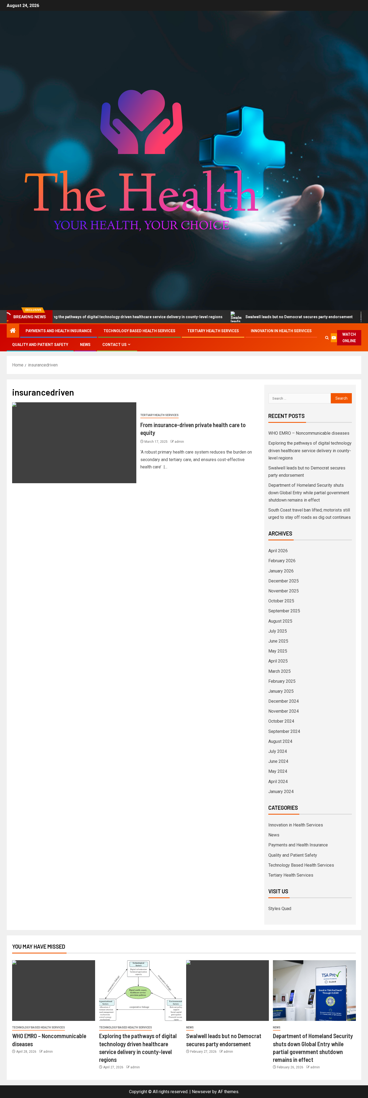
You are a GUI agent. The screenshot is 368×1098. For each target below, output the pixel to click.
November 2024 (283, 711)
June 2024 (278, 761)
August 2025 (280, 621)
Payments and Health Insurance (59, 331)
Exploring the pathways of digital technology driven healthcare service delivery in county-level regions (310, 450)
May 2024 (277, 771)
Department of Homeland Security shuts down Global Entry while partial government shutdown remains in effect (308, 492)
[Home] (13, 331)
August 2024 (280, 741)
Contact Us (114, 344)
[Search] (327, 337)
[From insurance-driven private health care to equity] (74, 442)
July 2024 (277, 751)
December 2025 (283, 581)
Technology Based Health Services (139, 331)
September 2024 (284, 731)
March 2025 (279, 671)
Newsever (201, 1091)
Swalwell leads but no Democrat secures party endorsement (270, 317)
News (85, 344)
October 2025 (281, 600)
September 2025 (284, 610)
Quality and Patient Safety (40, 344)
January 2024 (281, 791)
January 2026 (281, 571)
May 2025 (277, 651)
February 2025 (282, 681)
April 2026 (278, 550)
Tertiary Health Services (213, 331)
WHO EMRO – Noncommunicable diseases (308, 433)
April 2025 (278, 661)
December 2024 (283, 701)
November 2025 (283, 590)
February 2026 (282, 560)
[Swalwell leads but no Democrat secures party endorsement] (227, 990)
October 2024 (281, 721)
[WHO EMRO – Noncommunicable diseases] (53, 990)
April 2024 (278, 781)
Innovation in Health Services (281, 331)
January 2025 (281, 691)
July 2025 (277, 631)
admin (179, 442)
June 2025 (278, 641)
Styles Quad (279, 908)
